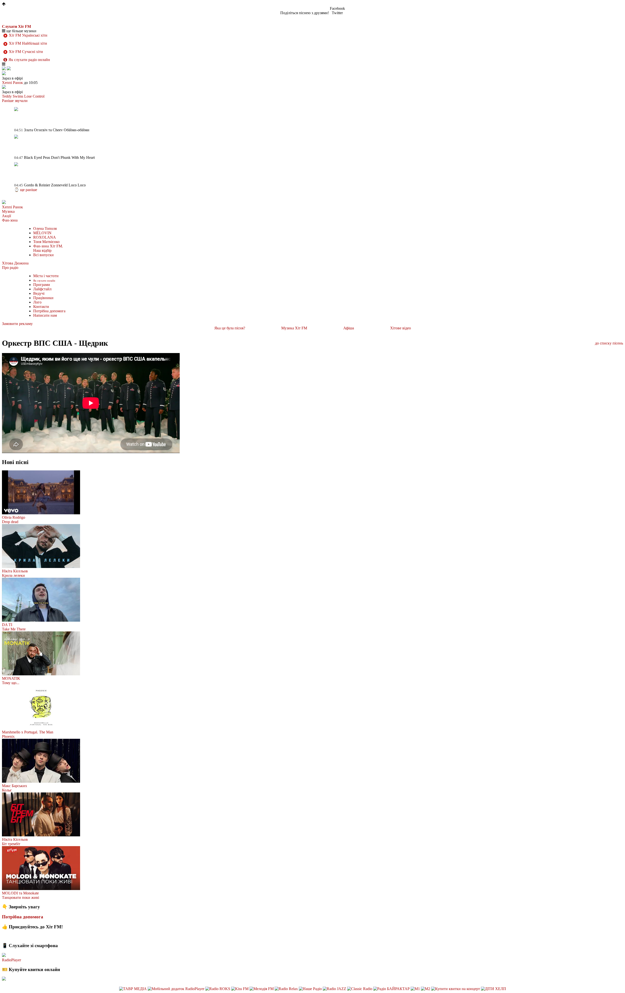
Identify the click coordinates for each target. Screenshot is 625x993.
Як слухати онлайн (44, 280)
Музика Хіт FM (294, 328)
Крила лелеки (13, 575)
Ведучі (38, 293)
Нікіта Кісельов (15, 571)
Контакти (41, 306)
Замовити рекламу (17, 324)
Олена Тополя (45, 228)
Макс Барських (14, 786)
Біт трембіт (11, 844)
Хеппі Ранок (12, 207)
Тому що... (10, 683)
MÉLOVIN (42, 233)
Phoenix (8, 736)
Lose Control (34, 96)
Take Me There (14, 629)
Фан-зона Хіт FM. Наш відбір (48, 248)
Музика (8, 211)
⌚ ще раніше (25, 190)
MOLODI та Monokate (20, 893)
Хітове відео (400, 328)
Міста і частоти (46, 276)
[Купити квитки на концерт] (456, 989)
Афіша (348, 328)
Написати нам (45, 315)
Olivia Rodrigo (13, 517)
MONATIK (11, 678)
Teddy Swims (12, 96)
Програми (41, 285)
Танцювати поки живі (20, 897)
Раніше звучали (15, 101)
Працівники (43, 298)
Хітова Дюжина (15, 263)
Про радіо (10, 267)
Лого (37, 302)
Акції (6, 216)
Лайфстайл (42, 289)
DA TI (7, 625)
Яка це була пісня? (229, 328)
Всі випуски (43, 255)
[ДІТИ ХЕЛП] (493, 989)
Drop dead (10, 522)
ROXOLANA (44, 237)
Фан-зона (10, 220)
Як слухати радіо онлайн (29, 60)
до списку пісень (609, 343)
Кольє (7, 790)
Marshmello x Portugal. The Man (27, 732)
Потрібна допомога (49, 311)
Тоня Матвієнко (46, 242)
